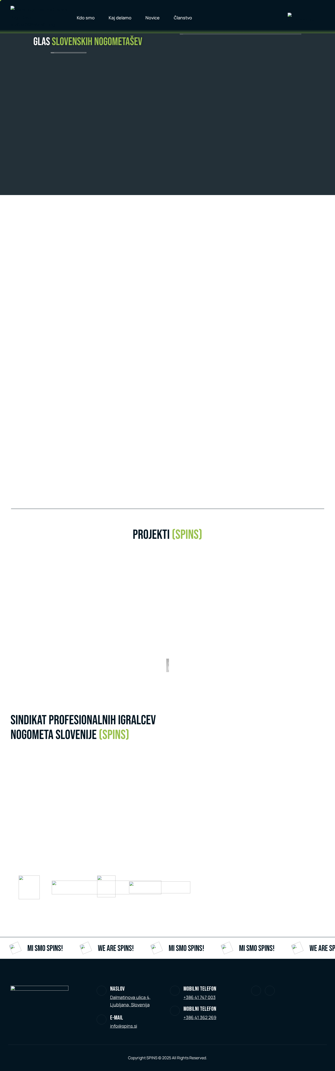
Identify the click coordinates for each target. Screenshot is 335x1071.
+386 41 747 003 (199, 997)
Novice (152, 18)
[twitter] (256, 991)
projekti (167, 535)
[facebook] (270, 991)
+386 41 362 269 (199, 1017)
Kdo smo (86, 18)
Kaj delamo (120, 18)
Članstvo (183, 18)
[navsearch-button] (272, 17)
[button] (170, 615)
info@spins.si (123, 1026)
